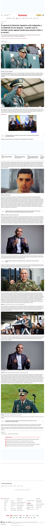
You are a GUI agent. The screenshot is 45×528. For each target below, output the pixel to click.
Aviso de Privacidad (4, 524)
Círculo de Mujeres (13, 508)
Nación (5, 21)
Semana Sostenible (13, 510)
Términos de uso (19, 500)
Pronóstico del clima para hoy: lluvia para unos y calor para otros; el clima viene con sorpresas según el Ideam (20, 157)
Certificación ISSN (19, 508)
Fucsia (5, 508)
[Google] (1, 522)
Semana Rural (13, 505)
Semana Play (6, 500)
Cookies (37, 508)
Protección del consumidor (30, 500)
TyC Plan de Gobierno (20, 510)
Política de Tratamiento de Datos (21, 502)
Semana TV (6, 502)
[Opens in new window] (3, 522)
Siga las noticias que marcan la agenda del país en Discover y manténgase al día (14, 38)
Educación (12, 500)
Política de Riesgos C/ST (20, 505)
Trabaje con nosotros (39, 505)
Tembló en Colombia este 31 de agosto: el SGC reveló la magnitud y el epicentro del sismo (7, 157)
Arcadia (5, 505)
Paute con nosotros (39, 507)
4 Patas (5, 510)
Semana (2, 21)
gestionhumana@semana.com (31, 509)
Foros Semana (13, 502)
